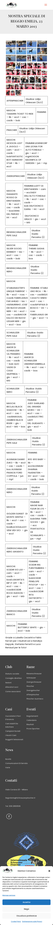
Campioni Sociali (12, 731)
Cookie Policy (16, 921)
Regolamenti (32, 716)
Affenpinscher (32, 694)
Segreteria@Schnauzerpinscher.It (20, 798)
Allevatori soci (11, 687)
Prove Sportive (32, 728)
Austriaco (39, 699)
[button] (49, 871)
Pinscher (30, 686)
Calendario (31, 720)
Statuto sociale (12, 673)
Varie (7, 767)
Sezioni (8, 682)
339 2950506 (14, 806)
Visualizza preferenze (26, 916)
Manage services (8, 895)
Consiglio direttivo (13, 678)
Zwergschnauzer (33, 682)
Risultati (30, 724)
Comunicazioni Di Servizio (16, 763)
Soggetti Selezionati (14, 739)
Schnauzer (31, 678)
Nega (26, 909)
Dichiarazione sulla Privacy (32, 921)
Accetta (26, 902)
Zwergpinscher (33, 690)
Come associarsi (12, 691)
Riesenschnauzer (34, 673)
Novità (8, 759)
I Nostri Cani (10, 735)
